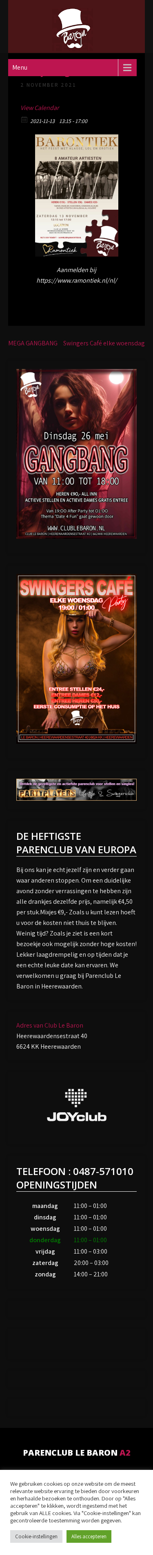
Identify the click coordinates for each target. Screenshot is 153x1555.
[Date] (24, 119)
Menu (19, 67)
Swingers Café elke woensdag (104, 343)
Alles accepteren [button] (88, 1536)
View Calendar (39, 107)
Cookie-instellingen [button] (36, 1536)
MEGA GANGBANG (33, 343)
